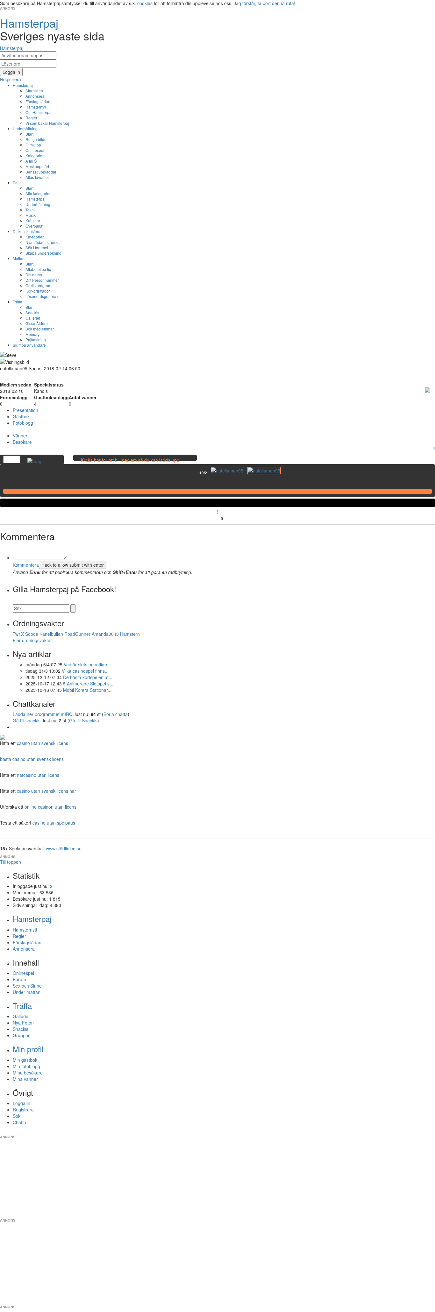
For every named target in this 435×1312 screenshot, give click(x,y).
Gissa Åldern (36, 323)
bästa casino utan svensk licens (32, 759)
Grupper (21, 1035)
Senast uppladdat (40, 171)
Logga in (21, 1103)
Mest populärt (37, 166)
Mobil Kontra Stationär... (87, 690)
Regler (31, 117)
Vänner (20, 435)
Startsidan (34, 90)
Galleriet (32, 318)
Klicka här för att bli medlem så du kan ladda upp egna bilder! (130, 463)
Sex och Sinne (27, 985)
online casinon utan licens (50, 807)
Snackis (32, 312)
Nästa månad (285, 473)
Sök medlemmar (39, 328)
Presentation (25, 410)
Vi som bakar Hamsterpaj (47, 123)
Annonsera (35, 96)
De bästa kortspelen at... (87, 677)
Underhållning (25, 128)
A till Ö (31, 161)
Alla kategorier (38, 193)
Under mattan (26, 992)
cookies (145, 3)
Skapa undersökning (43, 253)
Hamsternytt (35, 107)
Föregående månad (195, 473)
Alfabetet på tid (38, 269)
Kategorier (34, 155)
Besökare (22, 442)
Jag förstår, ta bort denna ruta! (264, 3)
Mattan (19, 258)
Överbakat (34, 226)
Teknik (31, 209)
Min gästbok (25, 1060)
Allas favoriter (37, 177)
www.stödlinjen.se (64, 848)
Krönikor (32, 220)
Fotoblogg (23, 423)
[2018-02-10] (227, 470)
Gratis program (38, 285)
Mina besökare (28, 1072)
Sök (16, 1116)
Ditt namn (33, 274)
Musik (30, 215)
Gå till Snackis (83, 720)
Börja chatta (115, 714)
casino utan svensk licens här (46, 791)
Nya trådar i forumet (42, 242)
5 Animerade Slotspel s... (88, 683)
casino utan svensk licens (42, 743)
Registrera (23, 1109)
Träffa (17, 301)
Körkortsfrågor (37, 291)
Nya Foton (23, 1022)
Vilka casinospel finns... (85, 671)
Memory (32, 334)
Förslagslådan (37, 101)
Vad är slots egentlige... (87, 664)
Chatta (19, 1122)
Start (29, 134)
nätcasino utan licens (38, 775)
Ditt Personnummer (42, 280)
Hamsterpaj (23, 85)
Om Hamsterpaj (39, 112)
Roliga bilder (36, 139)
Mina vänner (25, 1079)
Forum (19, 979)
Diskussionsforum (28, 231)
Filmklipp (33, 144)
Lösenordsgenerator (43, 296)
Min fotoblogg (26, 1066)
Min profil (28, 1048)
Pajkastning (35, 339)
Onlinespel (34, 150)
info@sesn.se (275, 1132)
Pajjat (18, 182)
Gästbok (21, 416)
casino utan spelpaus (53, 822)
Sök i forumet (36, 247)
